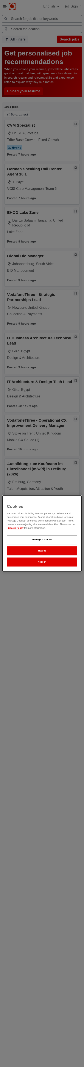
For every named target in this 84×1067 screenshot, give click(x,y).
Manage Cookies (42, 539)
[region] (42, 533)
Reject (42, 550)
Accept (42, 561)
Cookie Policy (15, 528)
